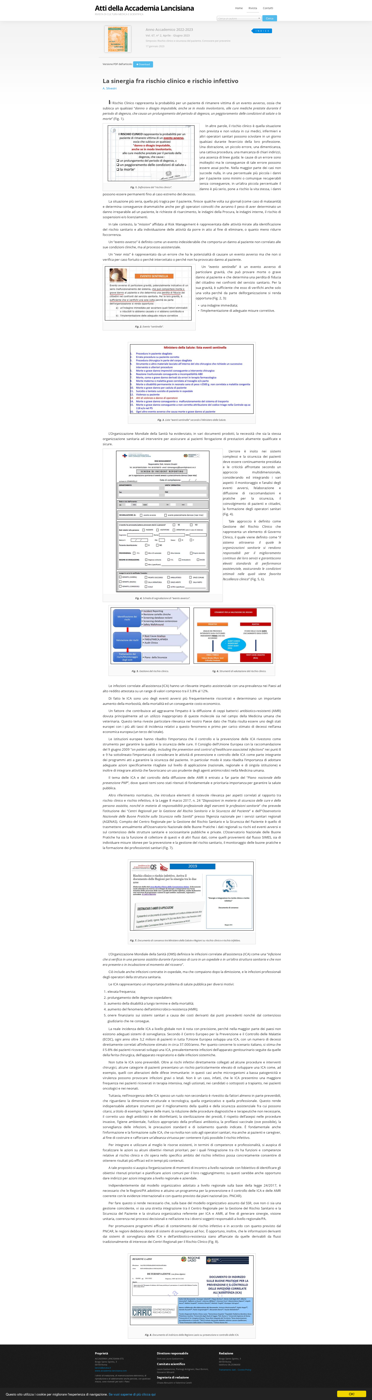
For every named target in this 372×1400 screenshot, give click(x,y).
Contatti (268, 8)
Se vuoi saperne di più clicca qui (132, 1394)
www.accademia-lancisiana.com (111, 1370)
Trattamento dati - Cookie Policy (235, 1369)
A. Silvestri (110, 88)
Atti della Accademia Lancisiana (144, 8)
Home (239, 8)
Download (144, 64)
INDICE (263, 30)
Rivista (253, 8)
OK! (352, 1393)
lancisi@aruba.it (103, 1367)
